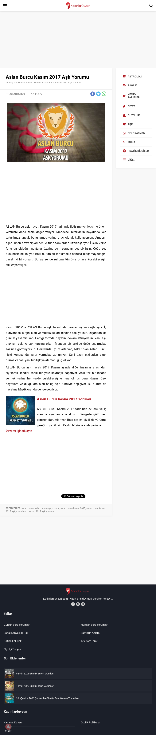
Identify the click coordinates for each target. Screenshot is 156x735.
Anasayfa (11, 82)
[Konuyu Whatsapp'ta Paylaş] (104, 93)
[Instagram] (78, 604)
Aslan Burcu (33, 82)
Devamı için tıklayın (19, 431)
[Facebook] (73, 604)
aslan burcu (27, 508)
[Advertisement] (78, 39)
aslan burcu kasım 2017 (72, 508)
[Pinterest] (83, 604)
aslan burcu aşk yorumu (47, 508)
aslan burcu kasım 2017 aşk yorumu (35, 511)
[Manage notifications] (8, 727)
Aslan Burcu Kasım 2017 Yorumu (64, 399)
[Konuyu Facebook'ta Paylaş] (92, 93)
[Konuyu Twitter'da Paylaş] (98, 93)
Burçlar (21, 82)
